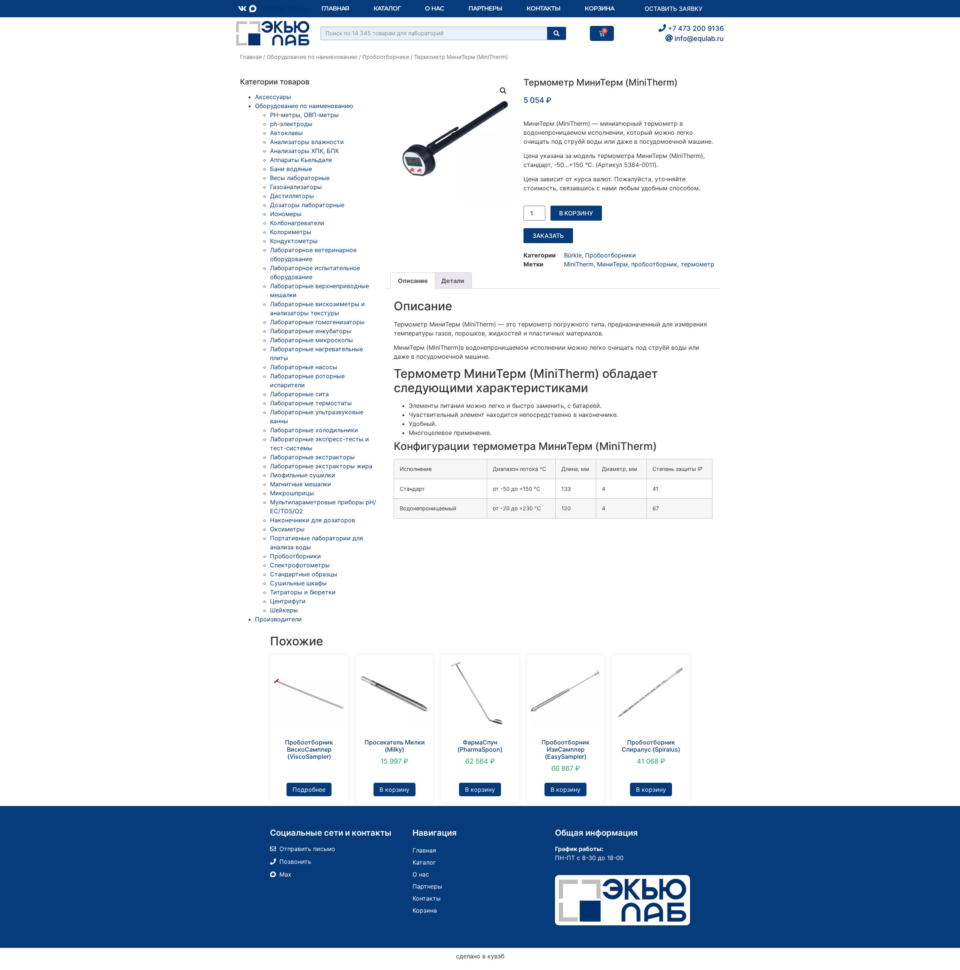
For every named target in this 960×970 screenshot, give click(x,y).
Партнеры (485, 8)
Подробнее (309, 789)
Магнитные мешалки (300, 484)
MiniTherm (579, 264)
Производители (278, 619)
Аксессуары (273, 97)
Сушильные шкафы (298, 583)
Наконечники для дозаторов (312, 520)
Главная (335, 8)
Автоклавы (286, 133)
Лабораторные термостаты (311, 403)
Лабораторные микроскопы (311, 340)
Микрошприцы (292, 493)
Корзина (599, 8)
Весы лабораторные (300, 178)
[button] (503, 91)
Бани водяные (291, 169)
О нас (434, 8)
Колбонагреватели (297, 223)
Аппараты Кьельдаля (301, 160)
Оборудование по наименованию (312, 57)
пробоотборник (654, 264)
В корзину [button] (395, 789)
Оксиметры (287, 529)
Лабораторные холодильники (314, 430)
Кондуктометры (294, 241)
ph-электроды (291, 124)
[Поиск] (556, 33)
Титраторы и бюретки (303, 592)
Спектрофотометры (300, 565)
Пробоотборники (385, 57)
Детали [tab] (452, 280)
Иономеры (286, 214)
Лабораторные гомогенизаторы (317, 322)
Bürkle (573, 255)
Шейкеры (284, 610)
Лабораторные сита (299, 394)
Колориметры (290, 232)
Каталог (387, 8)
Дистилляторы (292, 196)
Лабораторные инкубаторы (310, 331)
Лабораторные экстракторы (312, 457)
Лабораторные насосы (303, 367)
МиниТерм (612, 264)
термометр (697, 264)
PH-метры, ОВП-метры (304, 115)
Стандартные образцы (303, 574)
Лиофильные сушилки (302, 475)
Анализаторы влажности (307, 142)
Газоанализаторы (296, 187)
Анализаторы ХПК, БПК (304, 151)
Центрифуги (288, 601)
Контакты (543, 8)
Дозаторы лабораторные (307, 205)
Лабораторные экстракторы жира (321, 466)
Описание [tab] (413, 280)
